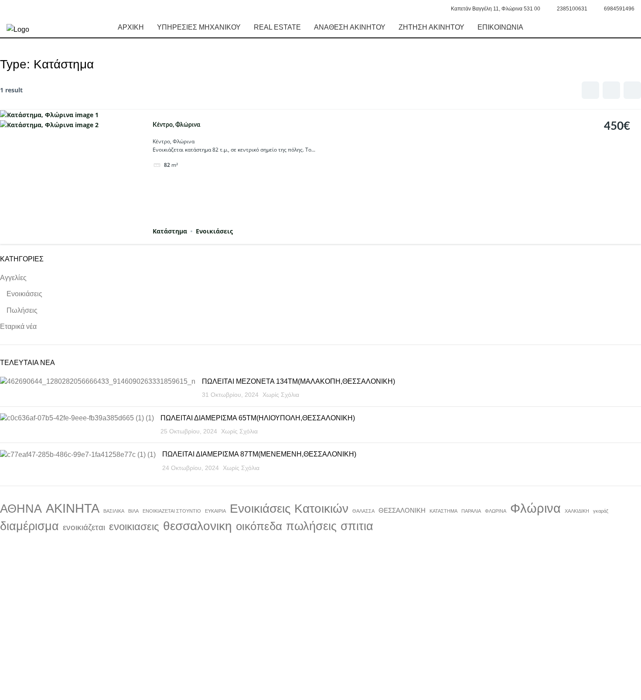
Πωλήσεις (22, 310)
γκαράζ (600, 511)
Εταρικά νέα (18, 326)
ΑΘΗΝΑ (21, 508)
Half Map (632, 90)
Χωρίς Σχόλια (281, 394)
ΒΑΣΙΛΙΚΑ (113, 511)
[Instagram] (111, 661)
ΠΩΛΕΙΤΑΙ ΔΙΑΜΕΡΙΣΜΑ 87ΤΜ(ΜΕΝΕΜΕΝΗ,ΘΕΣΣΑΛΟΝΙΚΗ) (259, 454)
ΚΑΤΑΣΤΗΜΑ (443, 511)
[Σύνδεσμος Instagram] (22, 8)
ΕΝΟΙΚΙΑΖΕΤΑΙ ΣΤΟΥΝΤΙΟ (172, 511)
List (611, 90)
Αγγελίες (13, 277)
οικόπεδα (259, 526)
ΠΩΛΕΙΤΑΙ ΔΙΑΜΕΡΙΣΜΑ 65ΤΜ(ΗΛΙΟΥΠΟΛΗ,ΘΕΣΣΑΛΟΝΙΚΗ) (257, 418)
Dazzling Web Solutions (289, 689)
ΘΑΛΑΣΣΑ (363, 511)
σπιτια (357, 526)
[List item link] (320, 606)
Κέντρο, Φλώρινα (176, 125)
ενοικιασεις (134, 526)
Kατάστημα (170, 231)
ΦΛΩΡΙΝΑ (495, 511)
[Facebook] (87, 661)
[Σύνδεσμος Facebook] (12, 8)
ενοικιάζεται (84, 527)
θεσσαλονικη (197, 526)
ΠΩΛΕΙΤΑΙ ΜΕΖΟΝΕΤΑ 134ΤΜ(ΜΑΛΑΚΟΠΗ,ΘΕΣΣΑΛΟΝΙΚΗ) (298, 381)
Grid (590, 90)
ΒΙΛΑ (133, 511)
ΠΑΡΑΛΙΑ (471, 511)
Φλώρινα (535, 508)
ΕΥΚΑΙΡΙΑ (215, 511)
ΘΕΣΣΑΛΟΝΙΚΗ (402, 510)
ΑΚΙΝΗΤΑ (72, 508)
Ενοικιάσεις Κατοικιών (289, 508)
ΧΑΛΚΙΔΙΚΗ (577, 511)
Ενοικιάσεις (214, 231)
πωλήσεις (311, 526)
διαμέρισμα (29, 526)
